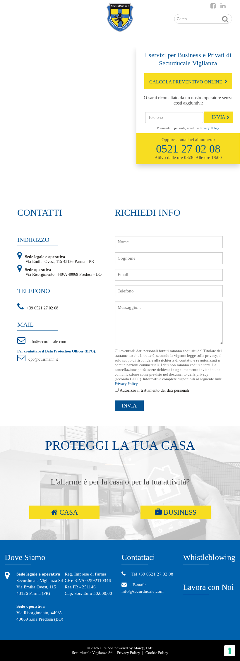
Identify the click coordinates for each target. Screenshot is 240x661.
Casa (68, 512)
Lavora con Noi (208, 587)
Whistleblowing (209, 557)
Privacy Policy (209, 128)
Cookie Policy (156, 652)
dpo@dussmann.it (43, 359)
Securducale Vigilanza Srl (92, 652)
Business (179, 512)
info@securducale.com (47, 342)
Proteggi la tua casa (120, 445)
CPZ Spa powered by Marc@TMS (126, 648)
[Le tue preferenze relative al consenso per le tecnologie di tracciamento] (229, 650)
